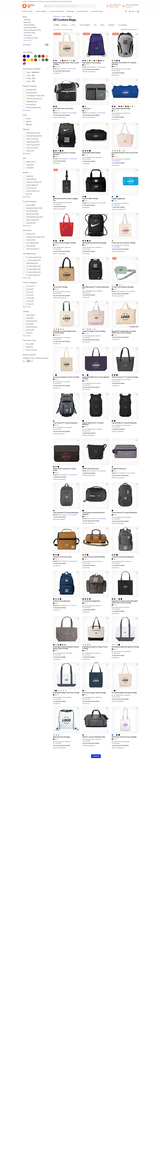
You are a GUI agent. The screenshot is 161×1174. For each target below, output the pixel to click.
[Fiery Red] (85, 599)
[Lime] (60, 60)
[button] (132, 7)
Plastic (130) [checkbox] (30, 151)
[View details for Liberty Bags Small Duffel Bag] (125, 91)
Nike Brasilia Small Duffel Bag (91, 153)
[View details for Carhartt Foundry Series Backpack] (125, 539)
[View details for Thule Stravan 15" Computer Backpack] (66, 405)
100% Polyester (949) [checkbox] (33, 133)
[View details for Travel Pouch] (95, 91)
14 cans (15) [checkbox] (30, 301)
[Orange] (65, 60)
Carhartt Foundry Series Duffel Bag (93, 557)
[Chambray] (112, 285)
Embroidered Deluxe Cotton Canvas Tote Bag (125, 153)
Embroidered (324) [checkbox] (32, 243)
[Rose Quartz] (121, 285)
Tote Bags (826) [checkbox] (31, 90)
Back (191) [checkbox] (29, 347)
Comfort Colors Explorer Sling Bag (122, 287)
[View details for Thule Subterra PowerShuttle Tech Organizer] (95, 495)
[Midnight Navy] (54, 151)
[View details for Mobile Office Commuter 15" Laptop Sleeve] (66, 451)
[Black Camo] (114, 375)
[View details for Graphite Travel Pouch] (125, 451)
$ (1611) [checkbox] (28, 118)
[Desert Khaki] (58, 151)
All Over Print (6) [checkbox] (31, 350)
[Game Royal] (62, 151)
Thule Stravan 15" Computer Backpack (65, 423)
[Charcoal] (74, 60)
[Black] (99, 60)
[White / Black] (117, 645)
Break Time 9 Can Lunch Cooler (63, 108)
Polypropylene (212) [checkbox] (32, 142)
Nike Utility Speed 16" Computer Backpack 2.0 (95, 288)
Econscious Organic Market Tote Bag (94, 693)
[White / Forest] (65, 690)
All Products (57, 16)
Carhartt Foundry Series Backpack (123, 557)
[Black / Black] (119, 645)
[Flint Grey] (87, 151)
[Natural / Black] (119, 151)
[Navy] (94, 60)
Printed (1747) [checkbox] (30, 234)
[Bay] (119, 285)
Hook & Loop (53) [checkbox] (31, 327)
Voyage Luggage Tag (118, 198)
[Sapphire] (54, 60)
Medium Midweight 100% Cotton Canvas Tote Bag (66, 63)
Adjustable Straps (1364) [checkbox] (34, 208)
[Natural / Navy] (56, 329)
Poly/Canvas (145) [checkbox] (32, 148)
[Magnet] (87, 599)
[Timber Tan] (112, 60)
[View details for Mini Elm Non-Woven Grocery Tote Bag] (125, 719)
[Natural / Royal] (117, 151)
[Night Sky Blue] (83, 599)
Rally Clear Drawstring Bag (61, 737)
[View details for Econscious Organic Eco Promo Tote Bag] (66, 360)
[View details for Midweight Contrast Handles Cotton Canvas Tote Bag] (66, 314)
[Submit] (45, 6)
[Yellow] (69, 60)
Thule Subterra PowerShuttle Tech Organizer (93, 513)
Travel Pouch (86, 108)
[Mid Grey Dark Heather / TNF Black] (114, 60)
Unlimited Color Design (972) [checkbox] (35, 237)
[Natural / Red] (112, 151)
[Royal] (83, 60)
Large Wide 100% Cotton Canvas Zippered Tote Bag (95, 378)
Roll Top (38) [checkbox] (30, 330)
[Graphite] (56, 106)
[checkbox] (37, 72)
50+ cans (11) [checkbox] (30, 286)
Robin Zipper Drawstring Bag (91, 63)
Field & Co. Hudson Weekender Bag (93, 737)
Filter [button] (57, 25)
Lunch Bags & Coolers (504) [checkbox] (35, 96)
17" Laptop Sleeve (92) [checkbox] (33, 260)
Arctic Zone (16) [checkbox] (31, 188)
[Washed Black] (60, 645)
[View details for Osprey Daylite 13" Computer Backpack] (125, 405)
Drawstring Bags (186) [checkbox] (33, 107)
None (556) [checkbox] (29, 318)
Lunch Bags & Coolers (31, 38)
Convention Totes (29, 33)
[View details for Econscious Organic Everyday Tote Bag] (125, 675)
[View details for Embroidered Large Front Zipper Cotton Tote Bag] (95, 629)
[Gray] (103, 60)
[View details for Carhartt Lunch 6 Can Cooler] (66, 539)
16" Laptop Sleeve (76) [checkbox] (33, 266)
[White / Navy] (112, 645)
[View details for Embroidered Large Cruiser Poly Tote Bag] (66, 675)
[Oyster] (112, 690)
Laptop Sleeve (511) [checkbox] (32, 220)
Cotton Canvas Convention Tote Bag (123, 243)
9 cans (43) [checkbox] (29, 295)
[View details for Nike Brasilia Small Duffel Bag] (95, 135)
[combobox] (69, 6)
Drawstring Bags (29, 25)
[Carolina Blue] (67, 60)
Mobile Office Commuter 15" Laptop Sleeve (64, 469)
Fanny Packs (28, 35)
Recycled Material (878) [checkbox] (34, 136)
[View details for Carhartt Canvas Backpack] (66, 584)
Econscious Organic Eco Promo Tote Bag (66, 377)
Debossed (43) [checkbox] (31, 246)
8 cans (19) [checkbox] (29, 292)
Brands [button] (64, 25)
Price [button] (73, 25)
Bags (63, 16)
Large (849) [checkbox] (30, 165)
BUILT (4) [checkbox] (29, 194)
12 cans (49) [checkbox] (30, 298)
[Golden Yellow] (123, 106)
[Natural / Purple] (114, 151)
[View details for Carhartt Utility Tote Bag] (95, 181)
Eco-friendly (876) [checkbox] (32, 211)
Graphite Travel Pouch (119, 469)
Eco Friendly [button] (123, 25)
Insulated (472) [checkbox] (31, 223)
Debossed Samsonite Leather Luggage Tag (65, 199)
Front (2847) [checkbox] (30, 344)
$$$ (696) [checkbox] (29, 124)
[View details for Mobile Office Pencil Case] (95, 451)
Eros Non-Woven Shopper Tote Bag (64, 243)
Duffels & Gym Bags (30, 27)
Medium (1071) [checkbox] (31, 162)
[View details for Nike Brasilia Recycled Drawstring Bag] (95, 225)
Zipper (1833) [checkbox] (30, 315)
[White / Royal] (114, 645)
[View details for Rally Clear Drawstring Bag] (66, 719)
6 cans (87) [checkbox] (29, 289)
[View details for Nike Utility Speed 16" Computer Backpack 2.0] (95, 270)
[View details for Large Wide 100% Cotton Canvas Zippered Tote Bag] (95, 360)
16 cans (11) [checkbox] (30, 304)
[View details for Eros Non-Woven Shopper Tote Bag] (66, 225)
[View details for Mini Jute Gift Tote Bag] (66, 270)
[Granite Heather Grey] (56, 466)
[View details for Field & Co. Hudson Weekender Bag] (95, 719)
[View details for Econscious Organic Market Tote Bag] (95, 675)
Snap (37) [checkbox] (29, 333)
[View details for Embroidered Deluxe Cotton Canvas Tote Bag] (125, 135)
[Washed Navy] (54, 645)
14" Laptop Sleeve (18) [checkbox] (33, 272)
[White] (58, 60)
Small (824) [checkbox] (29, 168)
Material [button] (111, 25)
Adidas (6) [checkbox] (29, 176)
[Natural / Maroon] (123, 151)
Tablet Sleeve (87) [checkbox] (32, 263)
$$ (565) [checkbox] (28, 121)
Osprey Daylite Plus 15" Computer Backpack (93, 423)
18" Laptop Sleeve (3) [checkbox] (33, 275)
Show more (27, 40)
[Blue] (112, 196)
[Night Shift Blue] (112, 421)
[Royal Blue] (54, 241)
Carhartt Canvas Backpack (61, 601)
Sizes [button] (102, 25)
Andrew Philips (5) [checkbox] (32, 185)
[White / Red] (62, 690)
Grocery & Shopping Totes (32, 30)
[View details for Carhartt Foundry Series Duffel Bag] (95, 539)
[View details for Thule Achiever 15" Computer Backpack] (125, 495)
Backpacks (27, 22)
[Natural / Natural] (85, 329)
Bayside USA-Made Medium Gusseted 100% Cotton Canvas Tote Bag (124, 332)
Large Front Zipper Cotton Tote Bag (93, 331)
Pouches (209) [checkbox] (31, 104)
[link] (28, 6)
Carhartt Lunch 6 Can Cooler (62, 557)
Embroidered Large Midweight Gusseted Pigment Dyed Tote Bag (66, 647)
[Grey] (71, 60)
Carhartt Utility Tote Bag (90, 198)
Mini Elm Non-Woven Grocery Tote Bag (124, 737)
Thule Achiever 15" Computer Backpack (124, 512)
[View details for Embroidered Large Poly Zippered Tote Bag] (125, 629)
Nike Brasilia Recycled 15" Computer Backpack (64, 153)
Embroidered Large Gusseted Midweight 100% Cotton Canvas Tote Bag (125, 602)
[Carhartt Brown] (83, 196)
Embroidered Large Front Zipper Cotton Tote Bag (95, 647)
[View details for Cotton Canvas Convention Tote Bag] (125, 225)
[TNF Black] (117, 60)
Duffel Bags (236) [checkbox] (31, 101)
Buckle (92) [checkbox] (30, 324)
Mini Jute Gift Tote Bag (60, 287)
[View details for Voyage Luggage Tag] (125, 181)
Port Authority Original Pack (91, 601)
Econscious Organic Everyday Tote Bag (124, 693)
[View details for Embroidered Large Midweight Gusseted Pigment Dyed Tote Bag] (66, 629)
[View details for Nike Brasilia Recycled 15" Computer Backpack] (66, 135)
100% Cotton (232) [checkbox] (32, 139)
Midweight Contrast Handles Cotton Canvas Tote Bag (64, 332)
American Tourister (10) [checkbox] (34, 182)
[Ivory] (114, 285)
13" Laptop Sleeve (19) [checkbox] (33, 269)
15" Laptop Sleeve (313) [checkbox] (33, 257)
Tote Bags (27, 20)
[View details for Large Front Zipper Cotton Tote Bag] (95, 314)
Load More (96, 756)
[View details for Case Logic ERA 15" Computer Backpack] (66, 495)
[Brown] (126, 106)
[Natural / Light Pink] (121, 151)
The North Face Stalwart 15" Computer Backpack (124, 63)
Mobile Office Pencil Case (90, 469)
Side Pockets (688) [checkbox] (32, 214)
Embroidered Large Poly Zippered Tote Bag (125, 647)
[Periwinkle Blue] (65, 645)
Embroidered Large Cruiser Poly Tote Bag (66, 693)
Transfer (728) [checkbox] (30, 240)
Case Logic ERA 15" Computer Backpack (66, 512)
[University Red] (56, 151)
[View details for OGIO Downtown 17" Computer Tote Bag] (125, 360)
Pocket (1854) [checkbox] (30, 205)
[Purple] (62, 60)
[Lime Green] (87, 60)
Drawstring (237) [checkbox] (31, 321)
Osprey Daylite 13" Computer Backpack (124, 423)
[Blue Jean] (62, 645)
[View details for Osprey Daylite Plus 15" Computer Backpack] (95, 405)
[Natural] (112, 241)
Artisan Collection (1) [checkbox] (33, 191)
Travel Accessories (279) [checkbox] (34, 98)
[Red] (56, 60)
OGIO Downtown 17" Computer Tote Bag (125, 377)
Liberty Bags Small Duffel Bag (121, 108)
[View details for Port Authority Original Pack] (95, 584)
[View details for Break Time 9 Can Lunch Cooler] (66, 91)
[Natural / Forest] (60, 329)
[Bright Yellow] (130, 106)
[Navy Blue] (117, 735)
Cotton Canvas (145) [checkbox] (33, 145)
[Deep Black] (90, 599)
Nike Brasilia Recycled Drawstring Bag (94, 243)
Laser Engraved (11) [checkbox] (32, 249)
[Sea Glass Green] (56, 645)
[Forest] (119, 106)
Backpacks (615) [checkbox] (31, 93)
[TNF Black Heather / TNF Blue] (119, 60)
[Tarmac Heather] (112, 375)
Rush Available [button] (84, 25)
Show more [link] (26, 110)
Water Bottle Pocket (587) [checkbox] (34, 217)
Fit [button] (95, 25)
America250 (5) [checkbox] (31, 179)
